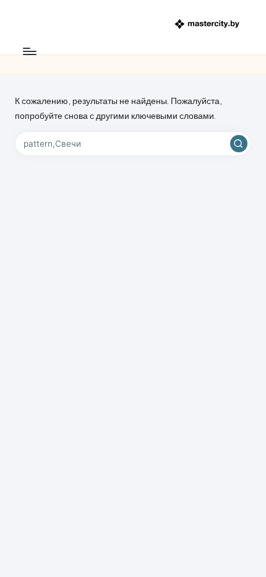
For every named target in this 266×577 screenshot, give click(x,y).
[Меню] (29, 51)
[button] (238, 143)
